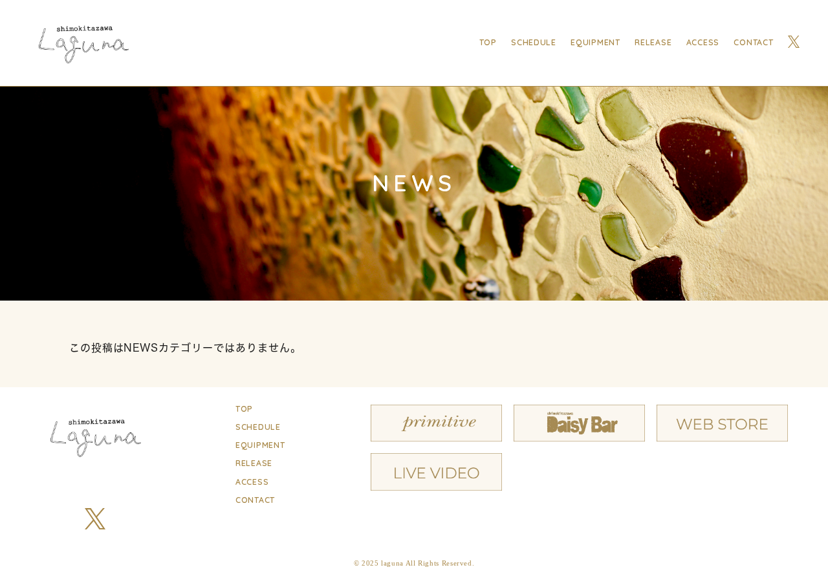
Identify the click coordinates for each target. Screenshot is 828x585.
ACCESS (702, 42)
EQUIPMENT (595, 42)
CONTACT (753, 42)
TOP (488, 42)
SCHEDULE (533, 42)
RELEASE (653, 42)
